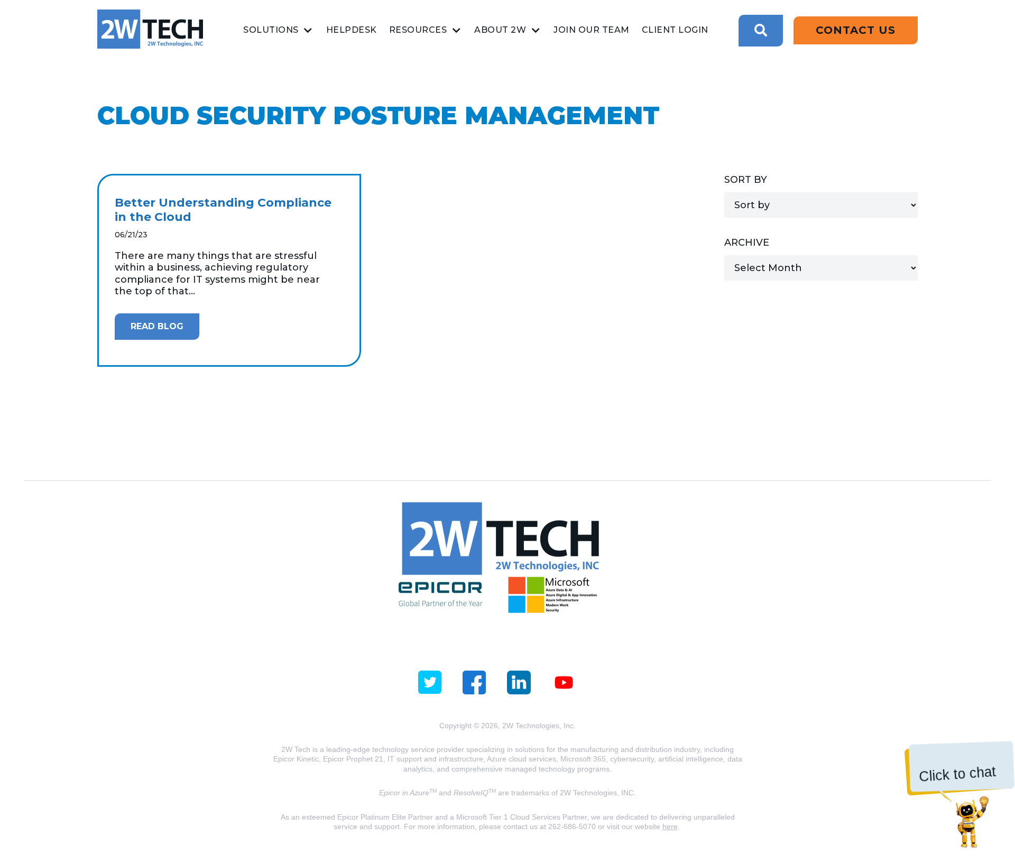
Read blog (157, 326)
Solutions (271, 30)
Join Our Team (591, 30)
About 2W (500, 30)
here (670, 826)
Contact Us (856, 30)
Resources (418, 30)
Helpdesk (351, 30)
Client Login (675, 30)
